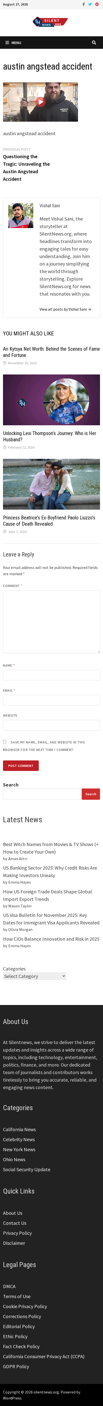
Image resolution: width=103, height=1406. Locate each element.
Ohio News (14, 1159)
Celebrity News (19, 1139)
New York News (19, 1149)
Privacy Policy (17, 1233)
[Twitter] (90, 4)
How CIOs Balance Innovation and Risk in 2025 (51, 939)
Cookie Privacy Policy (25, 1306)
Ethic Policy (15, 1336)
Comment (13, 585)
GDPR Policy (16, 1366)
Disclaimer (14, 1243)
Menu (16, 42)
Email (9, 690)
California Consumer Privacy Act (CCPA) (43, 1356)
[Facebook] (84, 4)
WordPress (12, 1397)
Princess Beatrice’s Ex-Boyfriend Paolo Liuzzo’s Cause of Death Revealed (49, 521)
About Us (12, 1213)
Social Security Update (26, 1169)
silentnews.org (46, 1391)
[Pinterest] (97, 4)
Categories (14, 968)
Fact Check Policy (21, 1346)
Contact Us (14, 1223)
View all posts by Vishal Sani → (65, 309)
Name (9, 665)
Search (10, 784)
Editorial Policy (19, 1326)
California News (19, 1129)
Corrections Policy (22, 1316)
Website (10, 715)
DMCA (9, 1286)
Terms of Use (16, 1296)
